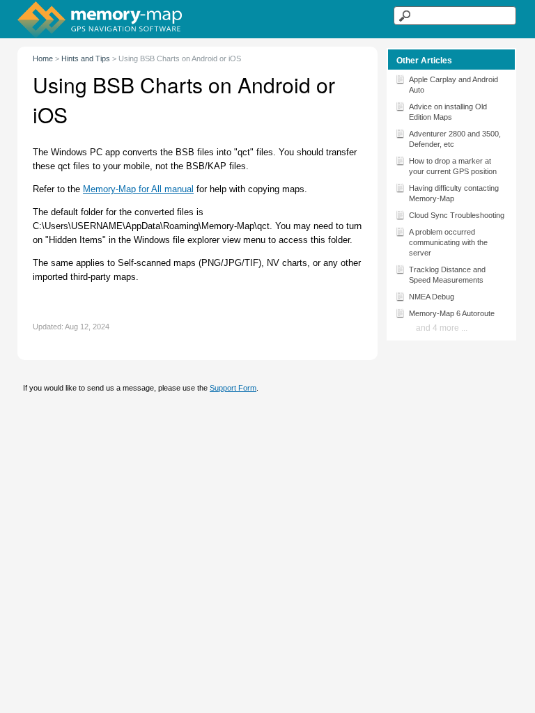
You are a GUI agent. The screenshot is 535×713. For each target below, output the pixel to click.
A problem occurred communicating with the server (448, 242)
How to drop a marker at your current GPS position (453, 166)
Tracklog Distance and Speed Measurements (447, 274)
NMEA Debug (431, 296)
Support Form (233, 388)
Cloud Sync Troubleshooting (456, 215)
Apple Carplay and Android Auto (453, 84)
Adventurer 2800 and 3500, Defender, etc (455, 139)
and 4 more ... (441, 328)
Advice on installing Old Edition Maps (448, 111)
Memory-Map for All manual (138, 189)
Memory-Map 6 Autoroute (452, 313)
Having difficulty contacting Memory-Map (454, 193)
